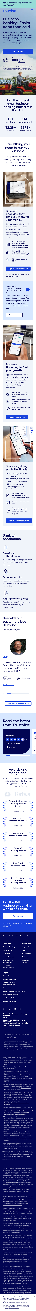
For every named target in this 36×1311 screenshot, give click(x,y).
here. (26, 1283)
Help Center (26, 947)
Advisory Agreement (9, 1001)
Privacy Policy (26, 1156)
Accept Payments (8, 957)
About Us (15, 936)
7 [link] (15, 387)
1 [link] (23, 109)
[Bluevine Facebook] (4, 1008)
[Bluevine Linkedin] (15, 1008)
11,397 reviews (21, 62)
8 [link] (16, 403)
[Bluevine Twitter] (9, 1008)
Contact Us (6, 936)
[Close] (34, 1296)
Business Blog (26, 953)
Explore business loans (17, 417)
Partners (25, 957)
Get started (18, 51)
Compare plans (14, 315)
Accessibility (7, 988)
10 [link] (14, 607)
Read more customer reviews (18, 703)
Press (28, 936)
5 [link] (15, 260)
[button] (32, 694)
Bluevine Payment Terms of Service (14, 991)
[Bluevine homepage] (9, 10)
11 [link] (10, 925)
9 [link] (11, 488)
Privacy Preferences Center (12, 1308)
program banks (29, 69)
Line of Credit (7, 950)
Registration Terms (15, 1156)
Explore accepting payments (19, 520)
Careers (22, 936)
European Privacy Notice (11, 994)
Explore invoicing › (8, 5)
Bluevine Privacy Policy (10, 979)
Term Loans (6, 953)
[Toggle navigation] (32, 11)
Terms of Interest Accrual (26, 1110)
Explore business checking (18, 269)
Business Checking (9, 947)
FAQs (23, 950)
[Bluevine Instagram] (20, 1008)
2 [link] (30, 130)
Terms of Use (7, 976)
